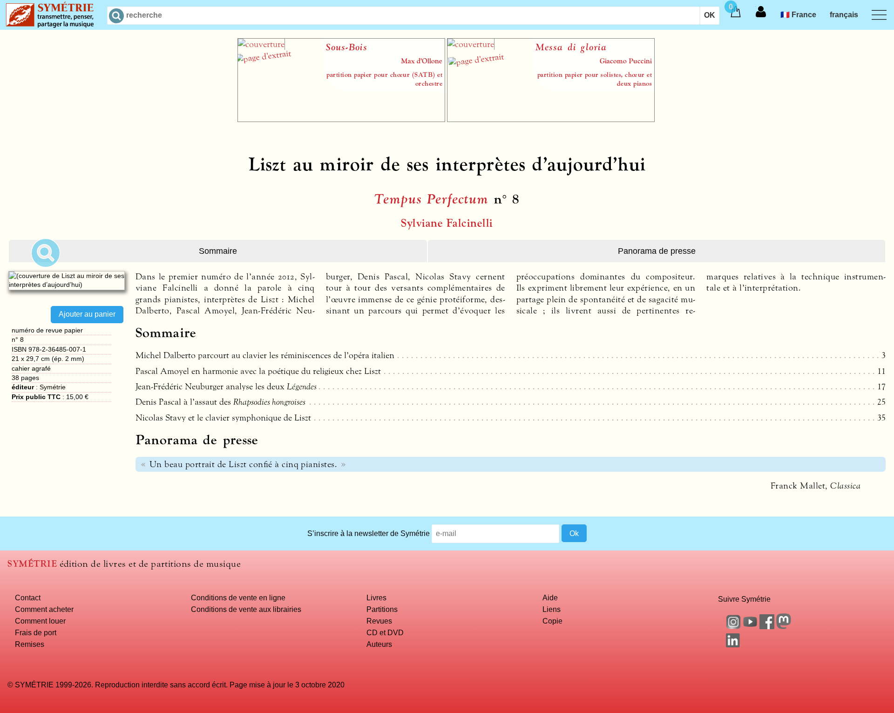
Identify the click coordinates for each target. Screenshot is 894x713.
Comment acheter (44, 609)
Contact (28, 597)
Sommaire (218, 251)
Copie (552, 621)
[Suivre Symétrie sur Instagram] (733, 626)
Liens (551, 609)
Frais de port (35, 632)
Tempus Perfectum (431, 199)
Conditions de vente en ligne (238, 597)
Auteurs (379, 644)
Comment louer (40, 621)
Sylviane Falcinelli (447, 223)
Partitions (382, 609)
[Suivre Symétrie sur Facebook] (766, 626)
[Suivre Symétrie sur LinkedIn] (733, 644)
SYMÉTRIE (32, 564)
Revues (379, 621)
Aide (550, 597)
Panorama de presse (657, 251)
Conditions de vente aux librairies (246, 609)
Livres (376, 597)
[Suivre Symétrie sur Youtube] (750, 626)
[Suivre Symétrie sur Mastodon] (783, 626)
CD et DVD (385, 632)
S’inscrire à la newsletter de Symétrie (368, 533)
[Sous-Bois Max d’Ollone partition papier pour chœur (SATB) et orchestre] (341, 119)
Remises (29, 644)
